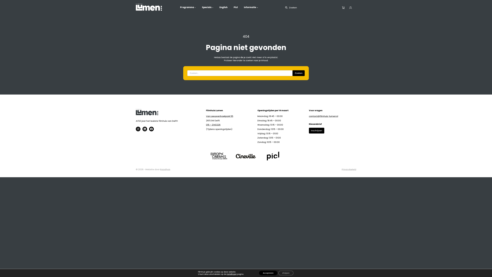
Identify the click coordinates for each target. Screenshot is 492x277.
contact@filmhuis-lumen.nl (323, 116)
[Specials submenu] (212, 7)
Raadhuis (165, 169)
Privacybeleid (349, 169)
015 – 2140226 (213, 124)
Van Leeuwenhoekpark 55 (219, 116)
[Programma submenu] (195, 7)
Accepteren (268, 273)
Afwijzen (286, 273)
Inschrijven (316, 130)
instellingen (232, 274)
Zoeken (293, 7)
